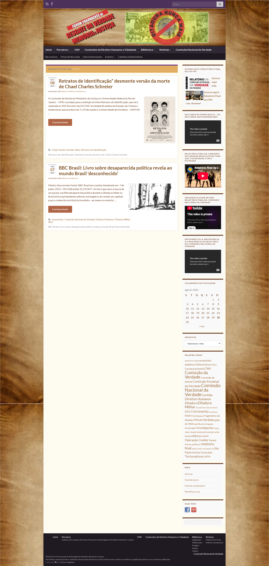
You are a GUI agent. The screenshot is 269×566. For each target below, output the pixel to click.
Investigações (205, 427)
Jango (216, 428)
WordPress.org (192, 491)
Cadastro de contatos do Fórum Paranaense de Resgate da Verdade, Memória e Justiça (98, 540)
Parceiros (62, 49)
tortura (196, 452)
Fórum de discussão (70, 56)
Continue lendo (60, 122)
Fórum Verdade (204, 420)
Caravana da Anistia (194, 368)
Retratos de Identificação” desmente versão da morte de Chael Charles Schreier (114, 83)
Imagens (195, 545)
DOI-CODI (191, 411)
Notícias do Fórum (213, 540)
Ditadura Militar (122, 219)
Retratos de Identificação (93, 150)
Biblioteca (147, 49)
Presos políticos (192, 444)
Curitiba (207, 395)
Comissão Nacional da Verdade (194, 49)
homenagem (190, 428)
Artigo (196, 361)
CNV (77, 49)
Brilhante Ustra (210, 365)
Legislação (196, 540)
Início (49, 49)
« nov (202, 326)
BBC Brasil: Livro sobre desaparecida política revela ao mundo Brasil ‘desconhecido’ (115, 170)
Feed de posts (192, 479)
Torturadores (194, 456)
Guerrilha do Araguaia (203, 424)
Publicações (197, 542)
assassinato (58, 219)
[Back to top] (262, 559)
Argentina (189, 361)
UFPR (207, 456)
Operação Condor (196, 440)
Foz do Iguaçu (197, 416)
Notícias (164, 49)
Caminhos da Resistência (130, 56)
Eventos (109, 56)
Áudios (195, 548)
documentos (201, 408)
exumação (213, 412)
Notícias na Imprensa (77, 91)
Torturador (206, 452)
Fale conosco (51, 56)
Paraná (212, 440)
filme (77, 150)
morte (205, 436)
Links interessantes (92, 56)
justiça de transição (205, 432)
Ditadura (191, 403)
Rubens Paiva (197, 449)
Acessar (189, 474)
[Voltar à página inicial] (134, 27)
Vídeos (195, 551)
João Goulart (191, 432)
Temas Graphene (67, 562)
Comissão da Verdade (196, 374)
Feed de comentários (195, 485)
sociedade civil (208, 449)
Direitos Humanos (105, 219)
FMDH (188, 415)
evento (203, 411)
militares (196, 436)
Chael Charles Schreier (63, 150)
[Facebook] (52, 3)
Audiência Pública (194, 364)
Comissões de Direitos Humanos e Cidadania (110, 49)
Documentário (211, 408)
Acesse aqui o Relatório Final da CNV (212, 92)
